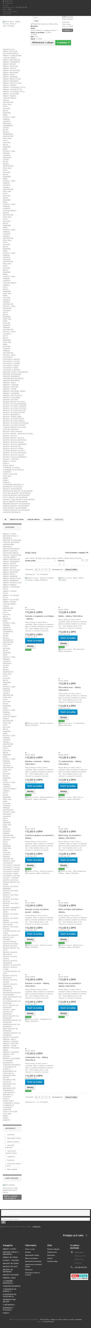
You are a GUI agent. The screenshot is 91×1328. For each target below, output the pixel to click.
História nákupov (53, 1249)
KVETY (5, 107)
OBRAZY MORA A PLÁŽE (12, 79)
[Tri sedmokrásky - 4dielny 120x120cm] (73, 737)
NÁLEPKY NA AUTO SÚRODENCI (15, 444)
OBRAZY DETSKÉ (9, 64)
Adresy (49, 1258)
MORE (5, 115)
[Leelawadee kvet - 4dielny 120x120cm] (40, 1033)
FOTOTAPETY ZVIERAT (11, 364)
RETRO (5, 130)
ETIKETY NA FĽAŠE (10, 474)
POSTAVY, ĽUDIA (9, 117)
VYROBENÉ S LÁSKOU (11, 468)
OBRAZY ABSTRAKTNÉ (11, 60)
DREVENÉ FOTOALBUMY (12, 374)
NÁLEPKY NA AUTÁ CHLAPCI (13, 455)
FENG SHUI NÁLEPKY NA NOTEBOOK (17, 493)
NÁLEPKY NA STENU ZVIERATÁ (14, 406)
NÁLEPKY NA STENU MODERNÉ (15, 404)
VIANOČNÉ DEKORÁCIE (11, 512)
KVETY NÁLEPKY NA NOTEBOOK (15, 497)
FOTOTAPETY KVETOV (11, 361)
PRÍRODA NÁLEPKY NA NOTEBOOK (16, 506)
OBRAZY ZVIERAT (9, 96)
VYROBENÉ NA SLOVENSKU (13, 470)
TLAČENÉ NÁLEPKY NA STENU (14, 427)
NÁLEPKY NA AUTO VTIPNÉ (13, 448)
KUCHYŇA (6, 109)
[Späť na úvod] (5, 519)
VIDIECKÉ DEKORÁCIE (11, 376)
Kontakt (5, 5)
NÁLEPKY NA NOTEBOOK (12, 489)
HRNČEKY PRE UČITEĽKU (12, 395)
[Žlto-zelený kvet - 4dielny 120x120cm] (73, 663)
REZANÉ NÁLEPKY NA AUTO (13, 438)
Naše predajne (12, 1169)
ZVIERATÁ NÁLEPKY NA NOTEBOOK (16, 510)
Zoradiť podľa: (30, 561)
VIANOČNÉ (7, 472)
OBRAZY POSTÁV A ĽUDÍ (12, 83)
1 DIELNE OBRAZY (10, 58)
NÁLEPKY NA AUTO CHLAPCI (13, 442)
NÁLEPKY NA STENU (10, 400)
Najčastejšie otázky (14, 1138)
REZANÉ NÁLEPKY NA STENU (14, 402)
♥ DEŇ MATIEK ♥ (9, 1092)
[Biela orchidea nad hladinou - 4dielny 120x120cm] (73, 885)
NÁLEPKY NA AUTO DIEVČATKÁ (14, 440)
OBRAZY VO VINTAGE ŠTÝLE (14, 92)
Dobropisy (51, 1255)
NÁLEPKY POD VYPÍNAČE (12, 431)
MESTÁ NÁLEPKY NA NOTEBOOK (15, 502)
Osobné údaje (52, 1261)
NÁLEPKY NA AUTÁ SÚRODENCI (15, 457)
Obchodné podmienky (33, 1261)
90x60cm (6, 132)
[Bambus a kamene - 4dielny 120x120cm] (40, 737)
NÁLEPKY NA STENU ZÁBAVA (14, 421)
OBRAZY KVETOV (9, 68)
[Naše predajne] (12, 1185)
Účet (49, 1245)
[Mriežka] (82, 560)
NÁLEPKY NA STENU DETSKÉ (14, 412)
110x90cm (6, 187)
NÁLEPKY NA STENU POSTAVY (14, 425)
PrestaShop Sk (49, 1321)
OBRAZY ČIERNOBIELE (11, 62)
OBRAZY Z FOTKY (9, 461)
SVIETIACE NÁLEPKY (11, 429)
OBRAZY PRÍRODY (10, 85)
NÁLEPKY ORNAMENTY (11, 414)
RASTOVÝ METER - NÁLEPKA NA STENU (18, 434)
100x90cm (6, 236)
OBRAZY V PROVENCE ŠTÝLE (14, 87)
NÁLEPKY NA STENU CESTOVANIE (16, 423)
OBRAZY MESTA (9, 75)
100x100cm (7, 310)
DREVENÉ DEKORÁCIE (11, 381)
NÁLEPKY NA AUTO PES (12, 446)
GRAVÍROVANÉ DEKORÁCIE (13, 378)
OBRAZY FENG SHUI (10, 66)
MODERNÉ (7, 113)
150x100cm (7, 334)
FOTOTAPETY (8, 357)
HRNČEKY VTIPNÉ (9, 389)
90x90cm (6, 164)
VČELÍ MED (7, 476)
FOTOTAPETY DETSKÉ (11, 370)
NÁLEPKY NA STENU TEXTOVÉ (14, 408)
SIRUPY (6, 480)
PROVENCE (7, 123)
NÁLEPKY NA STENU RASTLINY (14, 410)
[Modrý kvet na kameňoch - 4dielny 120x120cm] (73, 959)
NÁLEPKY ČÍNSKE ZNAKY (12, 417)
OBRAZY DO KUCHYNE (11, 70)
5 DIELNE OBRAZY (10, 283)
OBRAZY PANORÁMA (10, 81)
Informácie (10, 1128)
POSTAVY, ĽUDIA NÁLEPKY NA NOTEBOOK (19, 499)
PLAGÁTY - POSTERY (11, 459)
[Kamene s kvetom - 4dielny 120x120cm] (40, 959)
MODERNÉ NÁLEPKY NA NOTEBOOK (16, 504)
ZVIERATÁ (6, 121)
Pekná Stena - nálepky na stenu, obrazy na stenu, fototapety (61, 1319)
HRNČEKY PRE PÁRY (11, 387)
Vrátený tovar (52, 1252)
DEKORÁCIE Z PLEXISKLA (12, 487)
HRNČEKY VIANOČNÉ (11, 393)
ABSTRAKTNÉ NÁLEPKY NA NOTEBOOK (18, 491)
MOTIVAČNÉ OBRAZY (11, 53)
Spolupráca (11, 1156)
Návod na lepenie (13, 1142)
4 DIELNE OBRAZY (10, 211)
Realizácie (10, 1160)
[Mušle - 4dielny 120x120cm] (73, 591)
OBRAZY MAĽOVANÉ (10, 73)
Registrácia (8, 1)
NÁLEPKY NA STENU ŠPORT (13, 419)
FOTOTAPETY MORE (10, 368)
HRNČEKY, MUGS (9, 383)
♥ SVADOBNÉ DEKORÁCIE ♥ (13, 485)
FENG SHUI (7, 104)
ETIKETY (6, 463)
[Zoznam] (86, 560)
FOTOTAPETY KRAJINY (11, 359)
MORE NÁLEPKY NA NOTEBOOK (15, 508)
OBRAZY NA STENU (10, 51)
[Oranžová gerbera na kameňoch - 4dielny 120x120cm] (40, 811)
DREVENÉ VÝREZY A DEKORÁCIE (15, 372)
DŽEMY (5, 478)
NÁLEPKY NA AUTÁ (10, 436)
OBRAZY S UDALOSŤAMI (12, 56)
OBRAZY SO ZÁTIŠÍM (11, 94)
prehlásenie (36, 1226)
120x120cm (7, 259)
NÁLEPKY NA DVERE (10, 1037)
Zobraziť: (61, 561)
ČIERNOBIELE (8, 126)
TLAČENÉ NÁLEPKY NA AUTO (14, 451)
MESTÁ (5, 111)
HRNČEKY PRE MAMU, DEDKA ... (15, 391)
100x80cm (6, 285)
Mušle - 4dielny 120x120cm (70, 616)
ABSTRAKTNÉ (8, 102)
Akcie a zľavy (30, 1249)
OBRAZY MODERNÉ (10, 77)
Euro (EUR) (7, 14)
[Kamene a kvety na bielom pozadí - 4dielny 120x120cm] (40, 885)
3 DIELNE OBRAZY (10, 98)
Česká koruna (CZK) (10, 12)
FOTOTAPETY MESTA (11, 366)
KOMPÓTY (7, 482)
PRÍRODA (6, 119)
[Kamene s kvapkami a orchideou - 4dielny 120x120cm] (40, 591)
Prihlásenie (8, 3)
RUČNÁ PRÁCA (8, 465)
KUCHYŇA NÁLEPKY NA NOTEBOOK (16, 495)
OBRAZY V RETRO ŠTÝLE (12, 90)
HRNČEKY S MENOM (10, 385)
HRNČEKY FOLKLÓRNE (11, 397)
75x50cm (6, 100)
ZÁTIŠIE (6, 128)
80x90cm (6, 213)
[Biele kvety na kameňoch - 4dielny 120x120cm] (73, 811)
